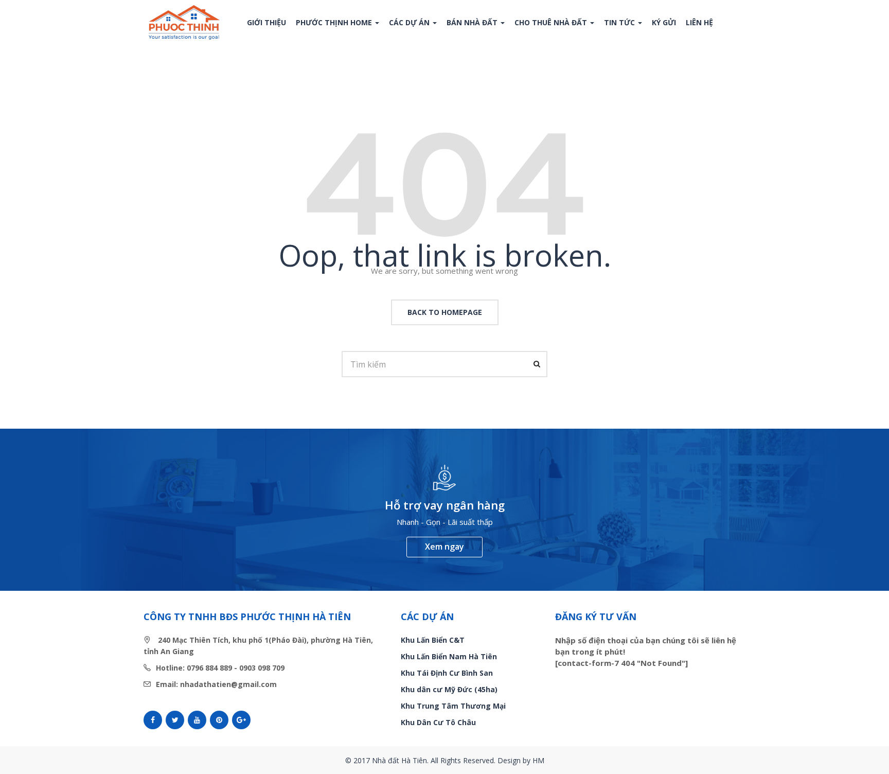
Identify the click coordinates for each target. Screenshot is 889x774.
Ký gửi (664, 22)
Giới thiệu (266, 22)
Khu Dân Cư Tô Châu (438, 722)
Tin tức (620, 22)
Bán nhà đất (473, 22)
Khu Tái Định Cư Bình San (447, 673)
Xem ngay (444, 546)
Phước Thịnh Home (335, 22)
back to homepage (444, 312)
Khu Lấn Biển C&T (433, 640)
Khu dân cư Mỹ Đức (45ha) (449, 689)
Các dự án (410, 22)
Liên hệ (699, 22)
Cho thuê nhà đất (551, 22)
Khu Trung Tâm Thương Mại (453, 706)
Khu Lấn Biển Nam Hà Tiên (449, 656)
